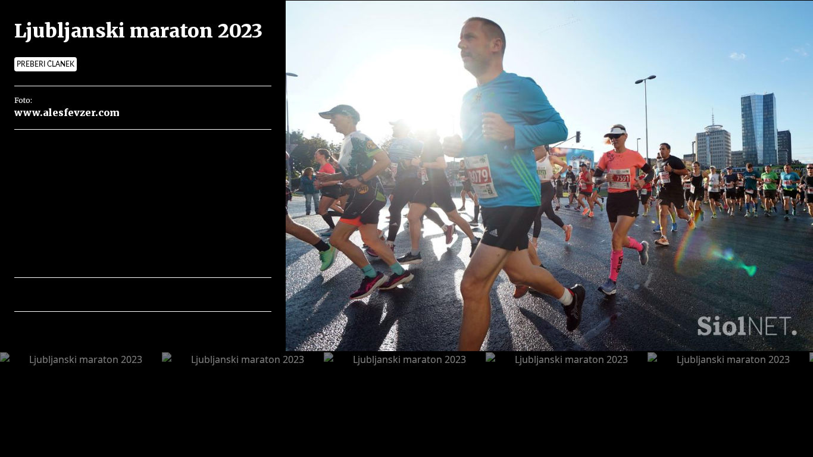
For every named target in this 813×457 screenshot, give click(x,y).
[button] (75, 294)
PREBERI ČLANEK (45, 64)
